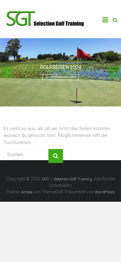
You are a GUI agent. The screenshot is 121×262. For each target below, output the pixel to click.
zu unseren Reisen (60, 77)
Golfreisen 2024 (60, 67)
